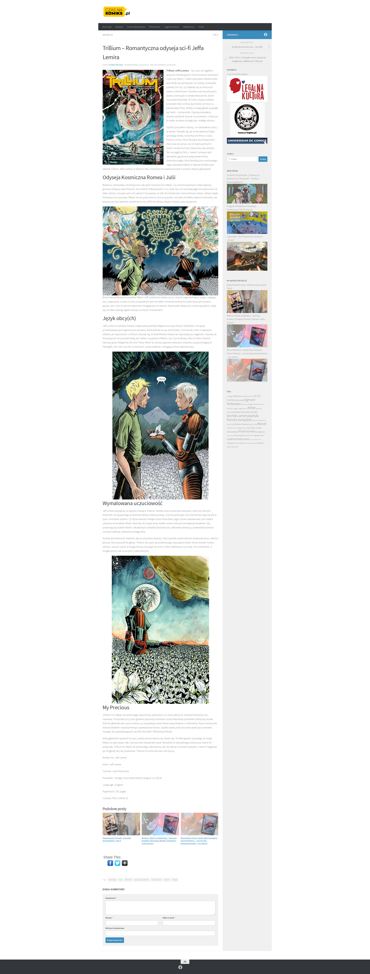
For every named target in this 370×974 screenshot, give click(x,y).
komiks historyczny (259, 420)
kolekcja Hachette (241, 412)
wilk (255, 443)
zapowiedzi (235, 447)
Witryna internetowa (115, 928)
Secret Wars (249, 435)
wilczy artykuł (239, 443)
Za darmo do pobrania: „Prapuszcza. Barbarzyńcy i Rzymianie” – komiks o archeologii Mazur (243, 178)
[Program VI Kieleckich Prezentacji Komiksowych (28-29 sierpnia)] (247, 233)
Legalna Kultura (171, 26)
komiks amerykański (141, 880)
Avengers (230, 396)
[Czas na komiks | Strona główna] (117, 11)
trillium (167, 880)
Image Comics (242, 408)
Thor (259, 439)
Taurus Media (253, 439)
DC (255, 396)
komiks (254, 412)
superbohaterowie (238, 439)
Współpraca (188, 26)
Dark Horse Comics (248, 396)
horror (263, 404)
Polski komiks (246, 431)
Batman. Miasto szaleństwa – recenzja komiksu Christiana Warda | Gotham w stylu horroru (159, 841)
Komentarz (111, 898)
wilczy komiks (249, 443)
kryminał (230, 424)
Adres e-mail (169, 917)
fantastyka (112, 880)
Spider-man (259, 435)
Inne (120, 880)
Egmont (250, 399)
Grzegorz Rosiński (253, 404)
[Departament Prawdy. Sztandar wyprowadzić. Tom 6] (247, 312)
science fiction (156, 880)
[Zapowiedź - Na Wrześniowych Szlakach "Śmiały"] (247, 269)
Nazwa (109, 917)
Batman (237, 396)
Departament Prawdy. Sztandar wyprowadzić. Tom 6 (117, 839)
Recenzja (108, 34)
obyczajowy (232, 431)
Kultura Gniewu (241, 424)
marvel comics (232, 428)
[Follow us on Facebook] (265, 34)
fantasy (243, 404)
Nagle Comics (242, 428)
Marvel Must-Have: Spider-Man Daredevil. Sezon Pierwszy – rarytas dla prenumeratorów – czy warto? (199, 841)
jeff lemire (128, 880)
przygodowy (260, 432)
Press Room (154, 26)
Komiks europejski (239, 419)
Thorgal (230, 443)
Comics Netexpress (136, 26)
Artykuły (119, 26)
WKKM (260, 443)
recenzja (229, 435)
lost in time (253, 424)
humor (229, 408)
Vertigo (174, 880)
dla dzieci (240, 400)
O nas (201, 26)
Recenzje (106, 26)
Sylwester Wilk (116, 64)
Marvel (261, 424)
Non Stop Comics (254, 428)
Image (234, 408)
